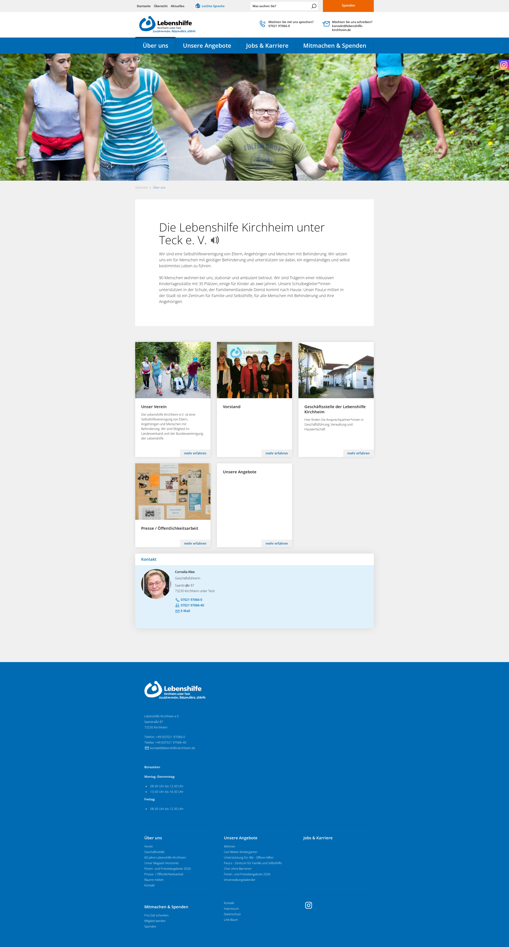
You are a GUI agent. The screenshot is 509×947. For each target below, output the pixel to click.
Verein (148, 846)
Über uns (155, 45)
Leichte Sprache (213, 6)
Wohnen (229, 846)
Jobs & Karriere (267, 45)
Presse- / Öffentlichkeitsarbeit (163, 874)
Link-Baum (231, 920)
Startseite (144, 6)
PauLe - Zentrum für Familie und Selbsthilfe (253, 863)
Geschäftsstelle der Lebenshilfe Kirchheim (335, 409)
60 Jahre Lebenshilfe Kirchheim (165, 857)
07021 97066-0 (191, 599)
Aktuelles (177, 6)
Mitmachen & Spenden (334, 45)
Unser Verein (154, 406)
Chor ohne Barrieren (238, 869)
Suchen (314, 6)
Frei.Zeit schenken (156, 915)
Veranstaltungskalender (239, 880)
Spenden (150, 926)
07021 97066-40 (192, 605)
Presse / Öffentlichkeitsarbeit (169, 528)
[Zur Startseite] (167, 24)
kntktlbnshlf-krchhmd (171, 748)
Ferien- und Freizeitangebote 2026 (167, 869)
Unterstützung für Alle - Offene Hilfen (249, 857)
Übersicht (161, 6)
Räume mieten (154, 880)
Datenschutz (232, 914)
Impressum (231, 908)
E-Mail (185, 611)
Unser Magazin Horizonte (161, 863)
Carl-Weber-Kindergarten (240, 852)
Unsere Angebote (207, 45)
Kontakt (149, 885)
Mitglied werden (155, 921)
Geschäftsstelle (154, 852)
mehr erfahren (195, 453)
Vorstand (231, 406)
